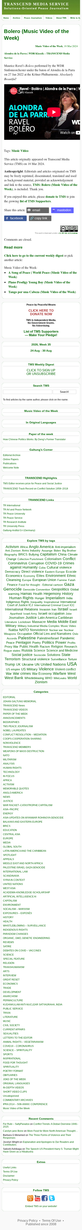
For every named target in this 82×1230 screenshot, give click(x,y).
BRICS (22, 554)
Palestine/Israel (48, 638)
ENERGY (8, 813)
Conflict (69, 558)
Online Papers (11, 459)
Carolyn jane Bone (13, 1131)
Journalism (16, 617)
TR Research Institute (14, 522)
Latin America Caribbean (55, 617)
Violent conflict (65, 669)
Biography (10, 554)
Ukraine (27, 664)
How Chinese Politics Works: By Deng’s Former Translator (34, 439)
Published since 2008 (41, 1224)
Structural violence (36, 659)
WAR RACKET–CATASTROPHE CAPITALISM (27, 805)
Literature (11, 622)
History (67, 594)
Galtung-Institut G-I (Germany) (19, 530)
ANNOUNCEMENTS (14, 718)
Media (52, 622)
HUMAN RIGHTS (12, 767)
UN (37, 664)
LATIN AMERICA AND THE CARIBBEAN (24, 851)
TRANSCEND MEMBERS (17, 747)
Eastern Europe (55, 571)
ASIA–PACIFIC (11, 809)
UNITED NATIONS (13, 884)
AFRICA (7, 780)
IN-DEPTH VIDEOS (13, 1087)
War (9, 674)
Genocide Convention (36, 589)
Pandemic (67, 638)
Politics (48, 642)
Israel (63, 609)
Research (70, 646)
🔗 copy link (38, 218)
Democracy (12, 571)
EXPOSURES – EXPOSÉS (17, 913)
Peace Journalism (33, 18)
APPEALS (8, 859)
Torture (72, 659)
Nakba (13, 630)
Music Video (20, 150)
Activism (12, 547)
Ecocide (71, 571)
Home (6, 18)
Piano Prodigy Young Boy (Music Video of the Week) (39, 284)
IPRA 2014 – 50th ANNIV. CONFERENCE (25, 1104)
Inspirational (51, 602)
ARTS (6, 971)
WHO (48, 678)
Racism (45, 646)
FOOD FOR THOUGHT (15, 1062)
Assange (47, 550)
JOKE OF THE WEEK (14, 1079)
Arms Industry (31, 550)
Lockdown (24, 622)
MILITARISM (9, 759)
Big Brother (69, 550)
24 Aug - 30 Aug (41, 350)
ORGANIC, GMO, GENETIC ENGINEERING (26, 938)
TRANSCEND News (14, 705)
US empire (13, 669)
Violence (46, 669)
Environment (56, 576)
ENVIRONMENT (12, 905)
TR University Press (13, 526)
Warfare (59, 673)
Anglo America (41, 547)
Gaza (69, 584)
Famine (62, 580)
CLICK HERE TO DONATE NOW (41, 312)
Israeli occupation (51, 613)
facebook (16, 218)
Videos (49, 18)
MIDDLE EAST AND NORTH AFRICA (23, 863)
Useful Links (9, 1167)
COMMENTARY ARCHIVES (18, 1100)
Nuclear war (56, 630)
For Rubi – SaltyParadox (16, 1124)
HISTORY (8, 917)
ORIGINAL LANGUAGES (16, 1083)
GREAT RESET (11, 979)
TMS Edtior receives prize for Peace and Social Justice (32, 483)
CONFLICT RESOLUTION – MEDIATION (25, 734)
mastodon (64, 210)
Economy (29, 575)
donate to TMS (56, 196)
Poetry (36, 642)
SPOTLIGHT (9, 855)
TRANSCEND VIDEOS (15, 709)
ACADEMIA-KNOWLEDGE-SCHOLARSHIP (26, 892)
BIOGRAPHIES (11, 722)
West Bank (14, 678)
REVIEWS (8, 942)
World (72, 678)
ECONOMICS (10, 983)
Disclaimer (9, 1175)
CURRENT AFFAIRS (14, 1029)
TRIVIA (7, 1012)
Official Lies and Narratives (52, 633)
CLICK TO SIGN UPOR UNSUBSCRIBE (41, 372)
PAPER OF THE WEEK (15, 713)
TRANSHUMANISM (13, 967)
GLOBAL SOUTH (12, 846)
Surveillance (59, 659)
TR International (11, 505)
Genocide (12, 589)
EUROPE (8, 838)
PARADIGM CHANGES (15, 934)
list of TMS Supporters (35, 201)
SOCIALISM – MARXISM (16, 909)
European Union (44, 580)
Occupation (24, 633)
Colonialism (53, 559)
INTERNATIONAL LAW (15, 871)
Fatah (71, 580)
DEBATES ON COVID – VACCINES (22, 950)
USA (72, 664)
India (69, 598)
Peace (10, 642)
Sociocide (40, 655)
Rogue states (12, 650)
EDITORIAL (9, 697)
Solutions (53, 655)
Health (37, 593)
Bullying (34, 554)
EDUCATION (10, 830)
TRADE (7, 988)
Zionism (41, 682)
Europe (26, 580)
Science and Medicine (62, 650)
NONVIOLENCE (11, 743)
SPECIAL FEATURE (14, 959)
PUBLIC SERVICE (13, 1008)
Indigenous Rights (17, 602)
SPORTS (8, 1054)
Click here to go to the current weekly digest (33, 255)
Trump (10, 664)
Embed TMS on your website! (41, 1206)
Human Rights (21, 598)
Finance (12, 584)
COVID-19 (53, 563)
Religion (57, 646)
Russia (26, 650)
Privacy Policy (10, 1180)
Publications (9, 463)
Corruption (36, 563)
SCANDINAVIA (11, 875)
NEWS (6, 797)
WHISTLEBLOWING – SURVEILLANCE (24, 925)
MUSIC (7, 1021)
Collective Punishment (30, 559)
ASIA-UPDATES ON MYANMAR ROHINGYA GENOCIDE (33, 817)
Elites (40, 575)
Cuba (42, 567)
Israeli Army (30, 613)
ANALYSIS (9, 763)
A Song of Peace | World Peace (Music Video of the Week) (42, 274)
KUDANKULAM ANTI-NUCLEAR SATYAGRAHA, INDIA (32, 1004)
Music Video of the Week (49, 46)
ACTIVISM (8, 784)
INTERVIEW (9, 975)
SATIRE (7, 946)
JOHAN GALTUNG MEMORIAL (19, 701)
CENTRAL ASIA (11, 834)
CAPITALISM (10, 900)
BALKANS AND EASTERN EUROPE (22, 821)
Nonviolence (39, 630)
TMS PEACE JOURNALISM (18, 726)
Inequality (36, 602)
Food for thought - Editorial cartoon (41, 584)
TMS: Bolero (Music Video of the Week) (40, 186)
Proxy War (11, 646)
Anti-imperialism (65, 547)
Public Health (29, 646)
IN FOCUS (8, 776)
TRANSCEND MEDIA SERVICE (36, 4)
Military (11, 625)
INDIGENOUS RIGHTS (15, 929)
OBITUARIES (10, 1075)
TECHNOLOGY (11, 772)
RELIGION (8, 963)
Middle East (67, 622)
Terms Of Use (10, 1171)
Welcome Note (11, 467)
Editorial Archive (11, 455)
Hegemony (52, 593)
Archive (16, 18)
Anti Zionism (13, 550)
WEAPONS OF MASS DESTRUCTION (23, 751)
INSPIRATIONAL (12, 1058)
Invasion (44, 609)
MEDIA (7, 842)
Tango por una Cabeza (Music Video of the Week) (42, 292)
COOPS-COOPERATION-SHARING (22, 738)
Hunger (39, 598)
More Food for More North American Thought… (52, 1131)
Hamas (26, 594)
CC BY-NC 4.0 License (68, 233)
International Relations (21, 609)
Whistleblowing (34, 678)
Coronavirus (17, 563)
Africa (24, 547)
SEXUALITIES (10, 1033)
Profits (71, 642)
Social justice (22, 655)
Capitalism (48, 554)
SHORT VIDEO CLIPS (15, 1091)
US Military (29, 669)
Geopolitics (60, 589)
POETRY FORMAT (13, 1071)
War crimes (22, 674)
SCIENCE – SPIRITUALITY (17, 1050)
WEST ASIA (9, 888)
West (71, 674)
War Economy (42, 673)
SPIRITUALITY (11, 1066)
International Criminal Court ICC (54, 605)
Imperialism (55, 598)
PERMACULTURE (13, 1000)
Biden (57, 550)
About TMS (61, 18)
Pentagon (23, 642)
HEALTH (7, 921)
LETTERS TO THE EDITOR (17, 1037)
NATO (24, 630)
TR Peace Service (12, 518)
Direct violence (32, 571)
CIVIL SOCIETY (11, 1025)
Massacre (39, 622)
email (36, 210)
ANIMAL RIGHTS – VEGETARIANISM (23, 1042)
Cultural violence (59, 567)
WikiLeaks (60, 678)
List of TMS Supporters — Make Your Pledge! (41, 333)
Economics (14, 576)
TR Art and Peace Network (17, 509)
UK (18, 664)
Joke (69, 613)
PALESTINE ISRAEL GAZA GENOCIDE (24, 867)
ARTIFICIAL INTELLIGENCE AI (19, 896)
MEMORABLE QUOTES (16, 788)
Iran (54, 609)
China (62, 554)
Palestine (27, 638)
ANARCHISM (10, 996)
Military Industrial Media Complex (39, 625)
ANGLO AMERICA (13, 792)
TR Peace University (14, 513)
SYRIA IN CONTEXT (14, 880)
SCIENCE (8, 954)
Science (39, 650)
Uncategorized (11, 1096)
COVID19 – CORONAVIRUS (18, 1046)
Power (60, 642)
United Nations (53, 664)
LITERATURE (10, 1017)
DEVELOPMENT (12, 992)
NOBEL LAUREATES (14, 730)
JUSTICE (8, 801)
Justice (31, 618)
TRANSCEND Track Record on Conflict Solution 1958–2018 (35, 488)
